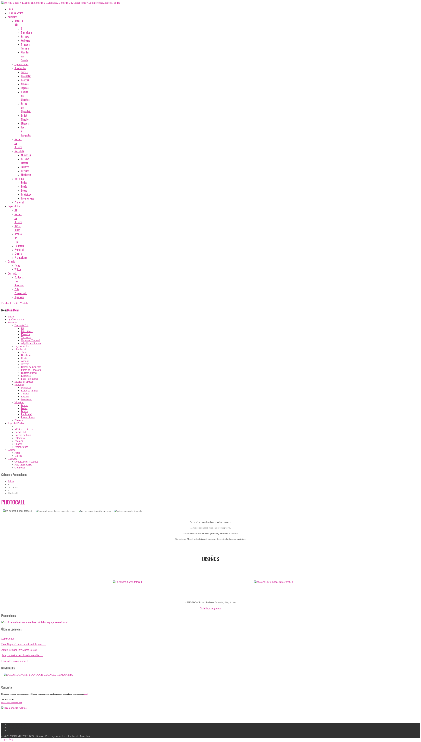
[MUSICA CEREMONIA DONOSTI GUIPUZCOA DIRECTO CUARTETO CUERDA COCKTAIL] (38, 674)
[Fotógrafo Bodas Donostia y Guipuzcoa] (34, 622)
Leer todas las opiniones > (14, 661)
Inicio (11, 481)
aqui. (86, 694)
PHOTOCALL (13, 502)
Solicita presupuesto (210, 608)
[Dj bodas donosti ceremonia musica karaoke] (13, 707)
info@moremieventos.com (11, 703)
